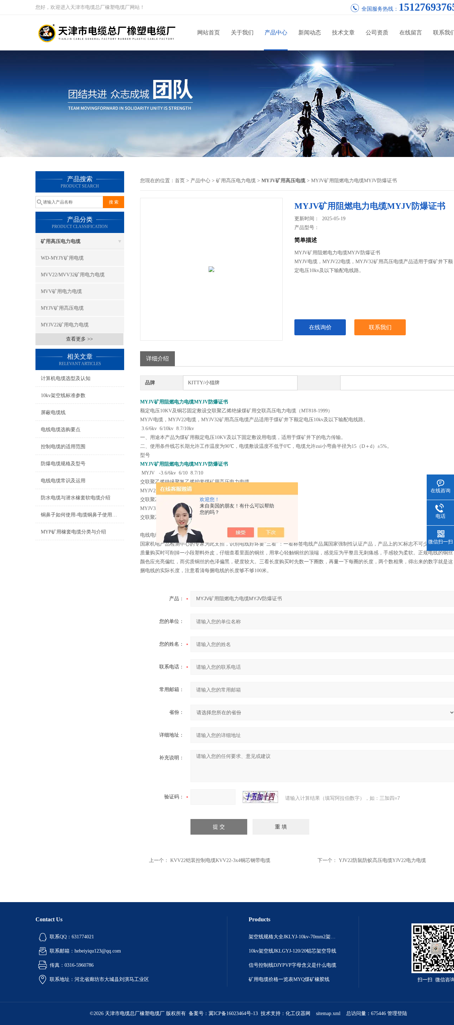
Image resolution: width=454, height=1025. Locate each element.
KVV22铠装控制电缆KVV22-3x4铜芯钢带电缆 (220, 860)
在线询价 (320, 327)
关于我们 (242, 32)
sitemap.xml (328, 1013)
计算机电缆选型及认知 (65, 378)
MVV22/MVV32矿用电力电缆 (73, 274)
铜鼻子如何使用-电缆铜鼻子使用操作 (81, 514)
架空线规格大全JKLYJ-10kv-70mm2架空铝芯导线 (293, 936)
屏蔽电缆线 (53, 412)
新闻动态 (309, 32)
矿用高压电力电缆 (61, 241)
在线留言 (410, 32)
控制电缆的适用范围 (63, 446)
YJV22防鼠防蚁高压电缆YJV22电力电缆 (382, 860)
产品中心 (276, 32)
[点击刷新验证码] (260, 797)
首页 (180, 180)
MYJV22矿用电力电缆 (65, 324)
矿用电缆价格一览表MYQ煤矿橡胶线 (289, 979)
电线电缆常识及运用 (63, 480)
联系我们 (380, 327)
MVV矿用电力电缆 (61, 291)
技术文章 (343, 32)
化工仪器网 (298, 1013)
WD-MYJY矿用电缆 (62, 258)
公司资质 (377, 32)
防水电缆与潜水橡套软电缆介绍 (75, 497)
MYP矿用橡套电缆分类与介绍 (73, 532)
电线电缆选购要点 (61, 429)
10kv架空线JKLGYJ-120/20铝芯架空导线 (292, 951)
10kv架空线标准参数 (63, 395)
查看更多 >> (79, 339)
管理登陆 (397, 1013)
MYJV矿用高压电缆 (62, 308)
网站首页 (208, 32)
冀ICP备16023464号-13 (233, 1013)
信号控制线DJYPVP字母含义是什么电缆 (292, 965)
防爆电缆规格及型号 (63, 463)
